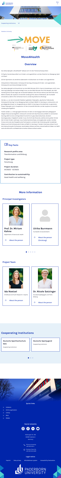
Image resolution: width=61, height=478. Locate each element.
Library (8, 412)
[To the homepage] (7, 3)
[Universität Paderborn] (31, 469)
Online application (11, 410)
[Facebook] (28, 428)
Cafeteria (8, 407)
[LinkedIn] (33, 428)
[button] (26, 252)
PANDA (8, 418)
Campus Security (31, 449)
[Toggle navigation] (19, 23)
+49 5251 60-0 (30, 446)
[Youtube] (38, 428)
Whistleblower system (30, 460)
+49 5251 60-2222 (31, 451)
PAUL (7, 415)
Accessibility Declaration (47, 460)
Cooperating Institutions (8, 23)
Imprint (8, 460)
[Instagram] (23, 428)
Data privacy (17, 460)
